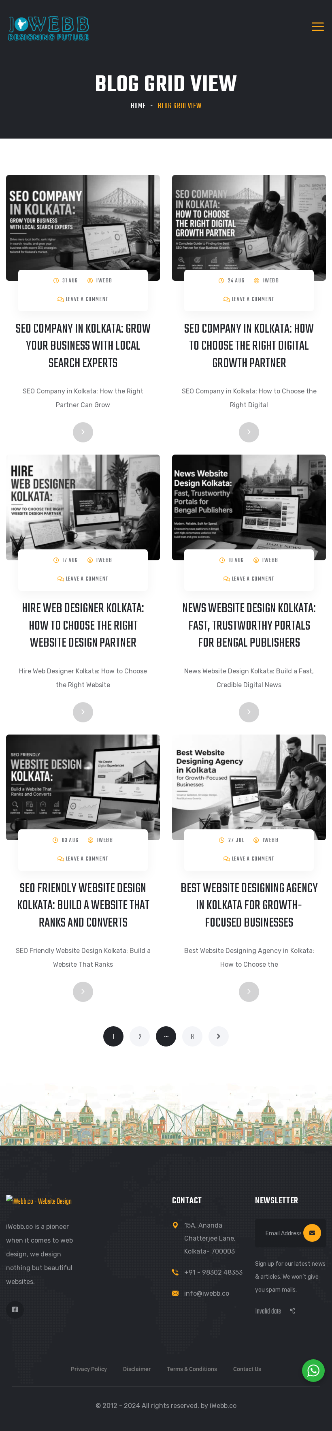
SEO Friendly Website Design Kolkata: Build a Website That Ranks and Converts (83, 906)
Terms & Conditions (192, 1369)
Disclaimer (137, 1369)
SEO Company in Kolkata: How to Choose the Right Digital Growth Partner (249, 346)
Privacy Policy (89, 1369)
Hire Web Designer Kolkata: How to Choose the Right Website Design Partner (83, 626)
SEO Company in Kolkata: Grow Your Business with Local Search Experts (83, 346)
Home (138, 106)
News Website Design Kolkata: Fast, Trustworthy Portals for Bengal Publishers (249, 626)
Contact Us (247, 1369)
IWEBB (104, 281)
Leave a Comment (87, 299)
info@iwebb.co (206, 1293)
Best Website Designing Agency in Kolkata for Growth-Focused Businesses (249, 906)
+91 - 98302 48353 (213, 1272)
